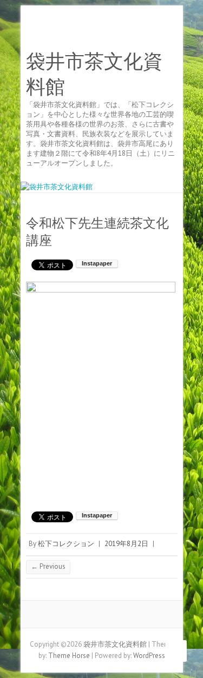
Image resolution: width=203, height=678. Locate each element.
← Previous (48, 566)
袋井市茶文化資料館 (94, 74)
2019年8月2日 (126, 543)
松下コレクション (66, 543)
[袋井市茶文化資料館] (57, 186)
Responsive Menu (171, 30)
